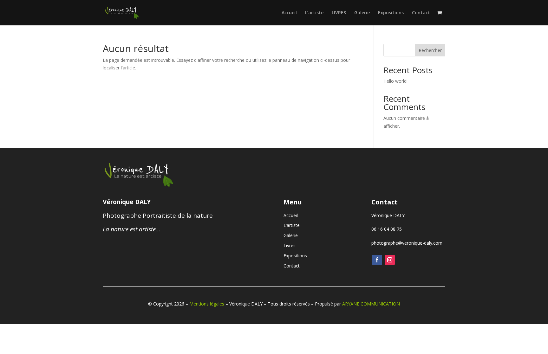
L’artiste (314, 13)
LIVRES (339, 13)
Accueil (289, 13)
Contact (421, 13)
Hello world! (395, 81)
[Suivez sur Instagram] (390, 260)
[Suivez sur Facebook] (377, 260)
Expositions (391, 13)
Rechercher (430, 50)
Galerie (362, 13)
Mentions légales (206, 304)
